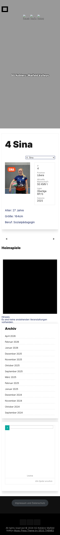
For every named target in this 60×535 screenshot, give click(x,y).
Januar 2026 (11, 347)
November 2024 (13, 400)
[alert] (30, 288)
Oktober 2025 (12, 365)
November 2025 (13, 359)
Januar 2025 (11, 389)
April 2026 (10, 336)
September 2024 (14, 412)
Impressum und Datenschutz (30, 503)
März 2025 (10, 377)
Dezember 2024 (13, 395)
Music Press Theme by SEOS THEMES (34, 530)
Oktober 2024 (12, 406)
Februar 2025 (12, 383)
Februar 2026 (12, 342)
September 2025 (14, 371)
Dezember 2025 (13, 353)
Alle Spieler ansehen (43, 481)
